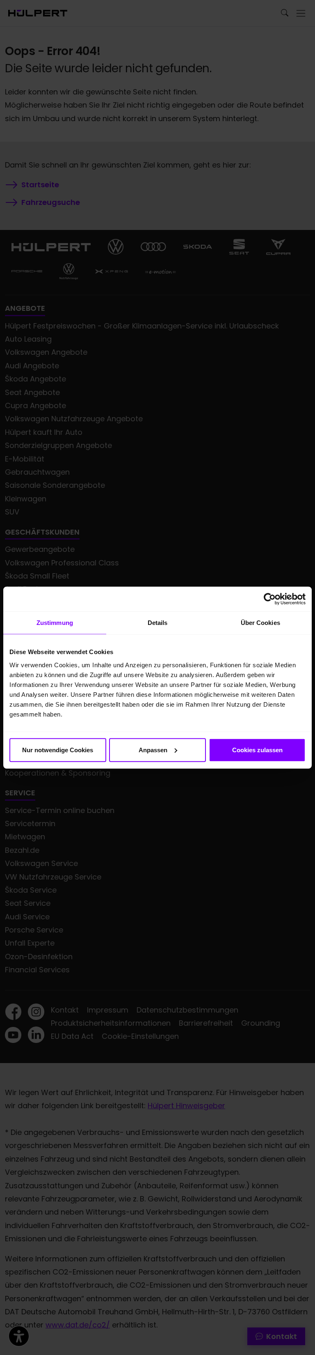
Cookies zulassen (257, 749)
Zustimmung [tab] (55, 622)
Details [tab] (158, 622)
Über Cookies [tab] (260, 622)
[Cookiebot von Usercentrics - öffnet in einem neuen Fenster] (270, 599)
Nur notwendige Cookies (57, 749)
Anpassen (153, 749)
